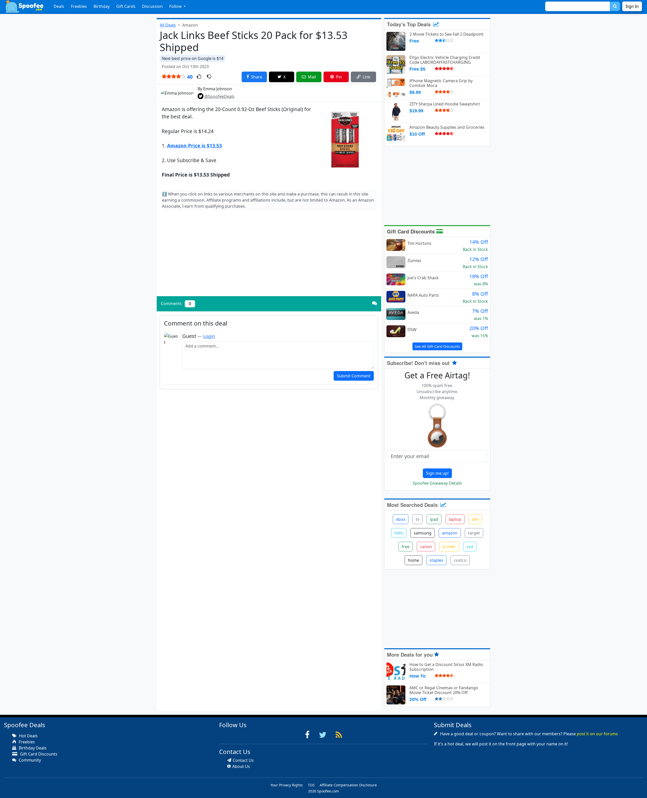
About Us (241, 766)
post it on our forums (597, 734)
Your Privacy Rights (286, 785)
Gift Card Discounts (411, 231)
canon (426, 546)
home (413, 560)
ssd (470, 546)
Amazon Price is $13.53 (194, 145)
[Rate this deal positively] (199, 77)
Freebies (79, 6)
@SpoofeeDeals (219, 96)
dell (475, 519)
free (405, 546)
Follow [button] (176, 6)
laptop (455, 519)
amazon (449, 533)
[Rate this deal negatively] (209, 77)
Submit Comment (354, 376)
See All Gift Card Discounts (437, 346)
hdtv (399, 533)
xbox (400, 519)
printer (449, 546)
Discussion (152, 6)
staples (436, 560)
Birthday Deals (32, 748)
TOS (311, 785)
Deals (59, 6)
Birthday (102, 6)
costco (460, 560)
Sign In (632, 6)
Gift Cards (125, 6)
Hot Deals (28, 736)
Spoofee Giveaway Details (437, 483)
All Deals (168, 25)
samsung (422, 533)
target (474, 533)
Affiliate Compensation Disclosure (348, 785)
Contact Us (243, 760)
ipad (434, 519)
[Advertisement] (269, 257)
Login (209, 336)
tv (417, 519)
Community (29, 760)
